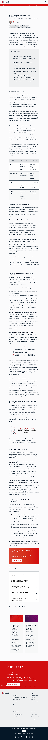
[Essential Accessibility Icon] (24, 731)
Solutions (33, 697)
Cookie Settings (30, 733)
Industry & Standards (15, 27)
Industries (33, 699)
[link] (17, 560)
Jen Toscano (15, 21)
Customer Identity (14, 25)
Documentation (34, 718)
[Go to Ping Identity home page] (6, 2)
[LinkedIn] (18, 737)
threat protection (13, 106)
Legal (15, 733)
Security (24, 733)
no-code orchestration (31, 518)
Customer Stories (34, 695)
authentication (15, 104)
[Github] (26, 737)
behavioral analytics (14, 366)
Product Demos (16, 718)
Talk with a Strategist (17, 714)
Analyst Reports (34, 701)
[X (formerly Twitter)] (16, 737)
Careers (15, 701)
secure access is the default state (26, 118)
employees (12, 267)
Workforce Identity (26, 27)
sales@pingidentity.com (13, 674)
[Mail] (29, 737)
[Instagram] (32, 737)
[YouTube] (24, 737)
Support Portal (34, 714)
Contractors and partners (15, 383)
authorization (23, 104)
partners (20, 267)
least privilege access (33, 300)
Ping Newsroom (16, 704)
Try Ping (15, 716)
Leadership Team (17, 699)
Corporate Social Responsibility (20, 697)
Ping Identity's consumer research (18, 418)
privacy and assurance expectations (21, 484)
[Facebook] (21, 737)
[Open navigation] (45, 2)
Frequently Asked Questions (37, 719)
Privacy (19, 733)
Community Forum (35, 716)
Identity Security (24, 25)
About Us (15, 695)
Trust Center (16, 702)
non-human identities (28, 302)
